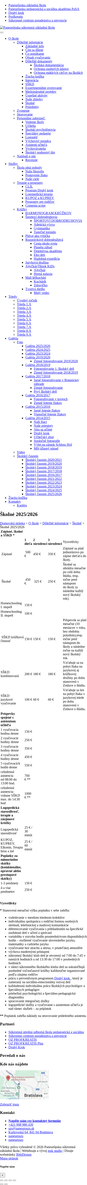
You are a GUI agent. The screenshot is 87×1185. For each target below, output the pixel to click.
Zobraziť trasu (9, 1104)
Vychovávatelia (35, 148)
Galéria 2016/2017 (37, 395)
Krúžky (22, 209)
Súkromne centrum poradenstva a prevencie (37, 1036)
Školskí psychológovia (40, 129)
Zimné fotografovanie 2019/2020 (56, 361)
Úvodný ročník (27, 300)
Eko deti (39, 255)
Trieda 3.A (24, 312)
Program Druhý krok (39, 190)
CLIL (29, 186)
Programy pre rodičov (39, 201)
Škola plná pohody (29, 167)
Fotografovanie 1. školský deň (54, 368)
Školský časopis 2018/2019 (43, 467)
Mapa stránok (9, 1158)
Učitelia (30, 126)
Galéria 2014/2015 (37, 418)
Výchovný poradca (38, 141)
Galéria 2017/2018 (37, 376)
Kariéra (22, 505)
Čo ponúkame (34, 53)
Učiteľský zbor (44, 437)
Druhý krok (41, 433)
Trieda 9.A (24, 334)
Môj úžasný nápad (46, 448)
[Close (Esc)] (1, 1180)
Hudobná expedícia (47, 258)
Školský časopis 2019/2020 (43, 463)
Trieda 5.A (24, 319)
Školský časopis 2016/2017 (43, 475)
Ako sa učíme (43, 429)
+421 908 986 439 (20, 1124)
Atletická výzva (44, 224)
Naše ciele (32, 179)
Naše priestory (43, 425)
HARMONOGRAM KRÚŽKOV (48, 213)
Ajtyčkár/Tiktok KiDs (39, 266)
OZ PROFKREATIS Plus (25, 1043)
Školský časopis (27, 456)
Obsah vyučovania (37, 57)
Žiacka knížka (17, 498)
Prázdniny (32, 107)
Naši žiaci (40, 422)
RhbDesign (23, 1154)
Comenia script (35, 205)
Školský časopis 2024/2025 (43, 490)
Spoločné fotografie (47, 441)
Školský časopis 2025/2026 (43, 494)
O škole (13, 38)
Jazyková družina (37, 262)
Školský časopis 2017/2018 (43, 471)
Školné (30, 103)
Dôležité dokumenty (38, 61)
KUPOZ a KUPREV (39, 198)
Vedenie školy (34, 122)
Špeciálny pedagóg (38, 133)
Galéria (13, 338)
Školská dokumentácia (49, 65)
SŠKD (29, 84)
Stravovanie (25, 114)
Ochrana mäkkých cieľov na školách (58, 72)
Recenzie (31, 160)
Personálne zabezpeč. (31, 118)
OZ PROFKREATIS (22, 1039)
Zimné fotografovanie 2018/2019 (56, 372)
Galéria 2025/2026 (37, 346)
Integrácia (31, 80)
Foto (20, 342)
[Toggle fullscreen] (10, 1180)
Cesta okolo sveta (45, 243)
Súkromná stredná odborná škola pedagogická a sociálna (46, 1032)
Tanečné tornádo (45, 232)
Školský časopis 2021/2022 (43, 479)
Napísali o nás (26, 156)
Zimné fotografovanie (48, 387)
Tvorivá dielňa (35, 289)
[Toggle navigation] (1, 32)
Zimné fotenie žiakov (48, 403)
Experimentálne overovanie (43, 88)
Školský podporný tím (40, 152)
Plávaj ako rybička (37, 236)
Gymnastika (42, 228)
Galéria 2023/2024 (37, 353)
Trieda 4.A (24, 315)
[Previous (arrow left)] (1, 1184)
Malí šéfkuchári (35, 277)
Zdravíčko (41, 285)
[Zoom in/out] (14, 1180)
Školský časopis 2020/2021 (43, 460)
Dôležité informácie (30, 42)
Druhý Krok (16, 1047)
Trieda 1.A (24, 304)
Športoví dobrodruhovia (41, 217)
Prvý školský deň (45, 391)
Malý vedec (41, 293)
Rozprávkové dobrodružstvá (44, 239)
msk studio (55, 1151)
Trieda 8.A (24, 331)
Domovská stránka (12, 523)
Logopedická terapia (39, 194)
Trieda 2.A (24, 308)
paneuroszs (15, 1136)
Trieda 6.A (24, 323)
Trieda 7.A (24, 327)
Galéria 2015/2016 (37, 406)
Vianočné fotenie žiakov (50, 414)
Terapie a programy (30, 182)
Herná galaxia (43, 274)
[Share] (6, 1180)
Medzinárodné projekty (40, 91)
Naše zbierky (34, 99)
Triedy (12, 296)
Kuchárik (40, 281)
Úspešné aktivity (36, 95)
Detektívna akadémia (48, 251)
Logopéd (31, 137)
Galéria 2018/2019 (37, 365)
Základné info (34, 46)
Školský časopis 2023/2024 (43, 486)
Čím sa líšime (34, 50)
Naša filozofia (34, 171)
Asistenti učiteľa (36, 145)
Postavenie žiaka (36, 175)
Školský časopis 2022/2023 (43, 482)
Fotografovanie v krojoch (51, 399)
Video (21, 452)
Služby (13, 164)
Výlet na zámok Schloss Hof (53, 444)
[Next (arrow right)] (6, 1184)
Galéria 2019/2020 (37, 357)
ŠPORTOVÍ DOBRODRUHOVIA (58, 220)
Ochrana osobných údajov (51, 69)
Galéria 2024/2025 (37, 349)
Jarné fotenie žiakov (47, 410)
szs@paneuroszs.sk (21, 1128)
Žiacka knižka (34, 76)
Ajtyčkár (39, 270)
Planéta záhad (43, 247)
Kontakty (14, 501)
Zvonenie (23, 110)
